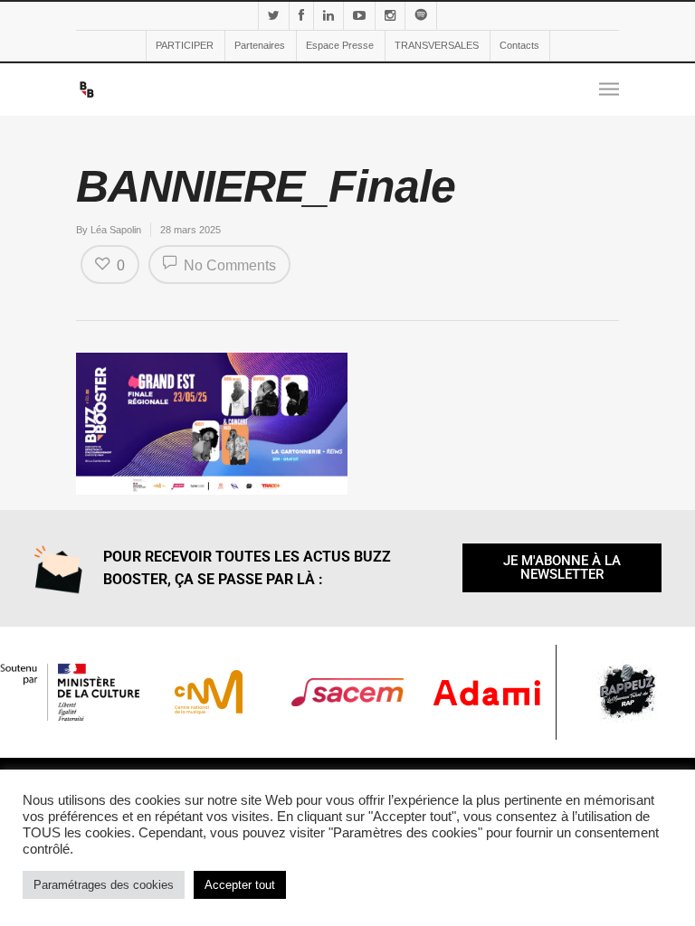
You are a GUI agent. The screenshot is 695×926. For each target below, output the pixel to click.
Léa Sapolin (115, 229)
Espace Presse (340, 45)
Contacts (519, 45)
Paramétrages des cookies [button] (103, 885)
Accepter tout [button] (240, 885)
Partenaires (259, 45)
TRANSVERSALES (437, 45)
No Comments (228, 265)
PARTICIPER (185, 45)
